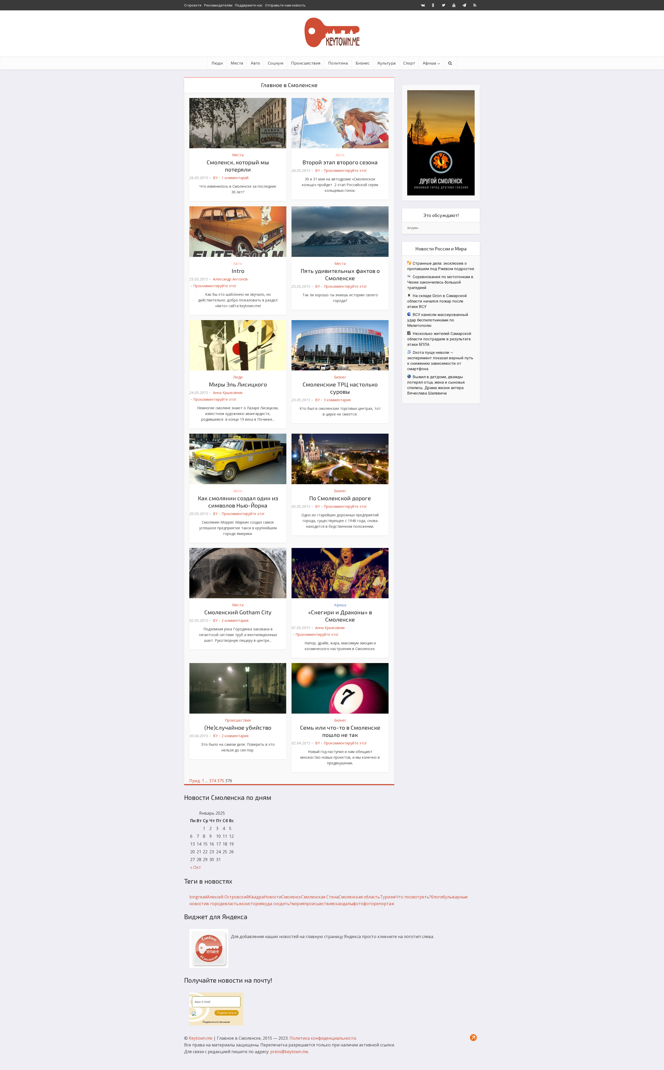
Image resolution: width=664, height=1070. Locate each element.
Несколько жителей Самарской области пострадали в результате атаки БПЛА (439, 339)
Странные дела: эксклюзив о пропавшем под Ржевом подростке (440, 266)
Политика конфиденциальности (322, 1038)
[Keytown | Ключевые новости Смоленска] (332, 32)
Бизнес (363, 62)
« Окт (195, 867)
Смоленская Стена (319, 897)
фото (358, 903)
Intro (238, 270)
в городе (215, 903)
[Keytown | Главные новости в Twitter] (443, 5)
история (254, 903)
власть (232, 903)
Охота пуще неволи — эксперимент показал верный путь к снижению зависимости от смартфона (440, 360)
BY (215, 177)
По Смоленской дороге (340, 498)
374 (212, 781)
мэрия (298, 903)
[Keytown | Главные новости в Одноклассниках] (433, 5)
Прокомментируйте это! (345, 170)
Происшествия (305, 62)
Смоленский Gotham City (238, 612)
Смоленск (291, 897)
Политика (338, 62)
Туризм (387, 897)
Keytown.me (200, 1038)
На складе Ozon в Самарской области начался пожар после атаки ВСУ (437, 301)
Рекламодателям (218, 5)
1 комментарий (235, 177)
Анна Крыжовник (228, 392)
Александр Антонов (230, 279)
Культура (386, 62)
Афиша (429, 62)
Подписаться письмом (216, 1021)
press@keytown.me (289, 1051)
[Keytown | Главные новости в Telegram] (464, 5)
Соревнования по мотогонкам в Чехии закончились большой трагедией (440, 282)
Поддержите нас (248, 5)
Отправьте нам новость (285, 5)
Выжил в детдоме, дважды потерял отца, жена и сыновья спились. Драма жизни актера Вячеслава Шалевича (436, 385)
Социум (275, 62)
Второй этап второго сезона (340, 162)
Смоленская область (359, 897)
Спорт (409, 62)
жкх (242, 903)
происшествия (319, 903)
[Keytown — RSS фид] (474, 5)
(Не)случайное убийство (237, 727)
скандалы (343, 903)
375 (220, 781)
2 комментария (235, 620)
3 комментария (337, 399)
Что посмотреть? (413, 897)
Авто (255, 62)
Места (237, 62)
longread (198, 897)
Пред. (195, 781)
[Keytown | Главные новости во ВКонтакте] (423, 5)
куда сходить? (277, 903)
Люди (217, 62)
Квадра (256, 897)
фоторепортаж (378, 903)
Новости (272, 897)
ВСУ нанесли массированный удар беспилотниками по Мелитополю (437, 320)
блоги (437, 897)
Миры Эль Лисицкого (238, 384)
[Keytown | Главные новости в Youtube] (454, 5)
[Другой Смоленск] (441, 142)
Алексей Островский (228, 897)
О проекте (193, 5)
